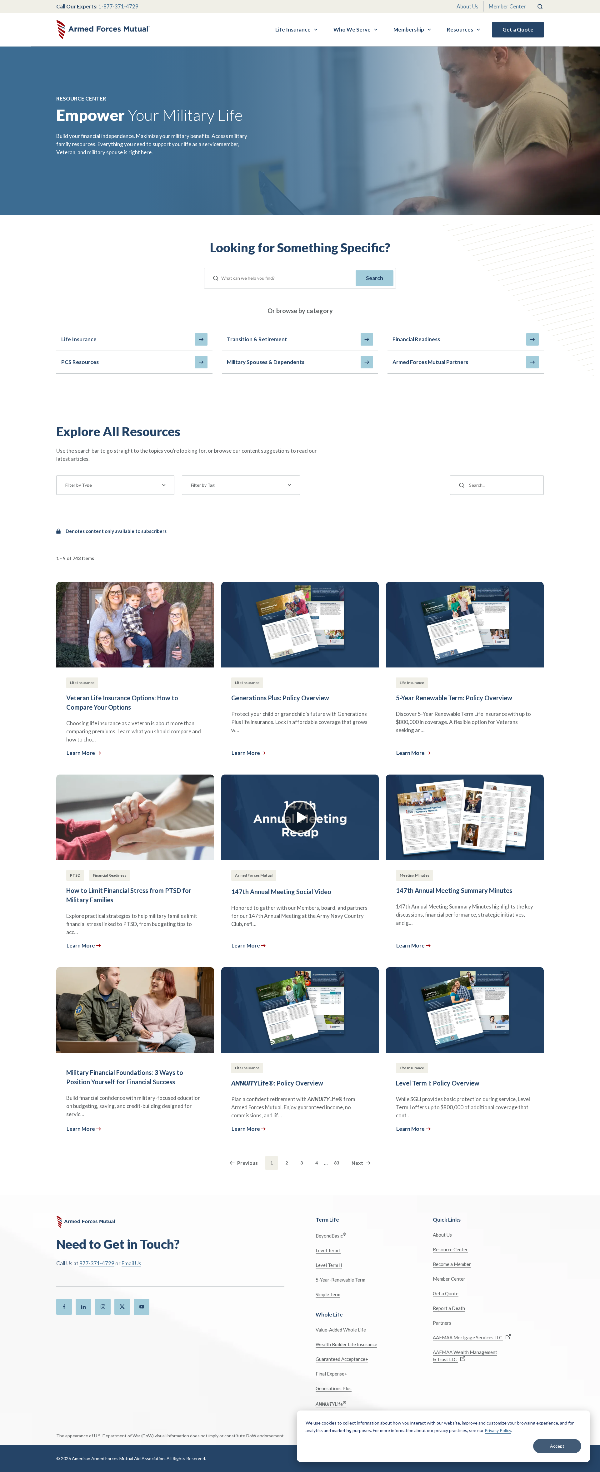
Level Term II (329, 1265)
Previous (247, 1163)
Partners (442, 1323)
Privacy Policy (498, 1430)
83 (336, 1162)
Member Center (507, 6)
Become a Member (452, 1264)
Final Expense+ (331, 1373)
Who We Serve (352, 29)
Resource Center (450, 1249)
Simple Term (328, 1294)
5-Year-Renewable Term (340, 1279)
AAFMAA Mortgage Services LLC (468, 1337)
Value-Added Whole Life (341, 1329)
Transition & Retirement (257, 339)
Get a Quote (517, 29)
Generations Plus (334, 1388)
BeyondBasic (331, 1235)
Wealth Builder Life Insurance (346, 1344)
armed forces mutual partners (430, 362)
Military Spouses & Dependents (265, 362)
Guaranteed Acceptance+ (342, 1359)
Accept (557, 1446)
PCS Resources (80, 362)
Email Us (131, 1263)
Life (331, 1403)
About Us (467, 6)
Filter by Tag (203, 485)
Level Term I (328, 1250)
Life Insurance (293, 29)
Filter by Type (78, 485)
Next (357, 1163)
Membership (408, 29)
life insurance (79, 339)
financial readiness (416, 339)
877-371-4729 (96, 1263)
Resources (460, 29)
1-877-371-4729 (118, 6)
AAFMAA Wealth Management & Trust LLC (465, 1355)
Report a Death (449, 1308)
